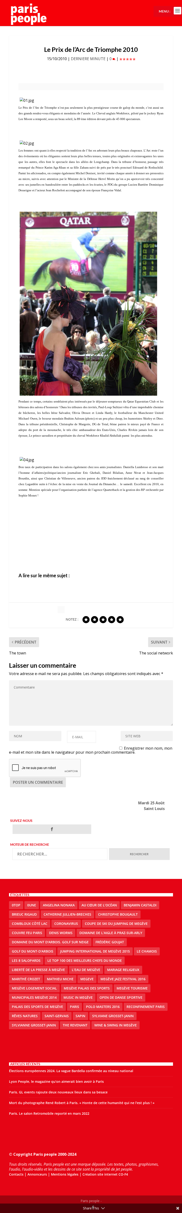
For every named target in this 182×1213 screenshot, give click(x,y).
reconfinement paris (146, 1006)
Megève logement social (34, 988)
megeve (87, 979)
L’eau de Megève (86, 969)
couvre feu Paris (27, 933)
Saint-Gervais (57, 1016)
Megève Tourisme (132, 988)
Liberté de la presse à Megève (38, 969)
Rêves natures (25, 1016)
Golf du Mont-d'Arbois (32, 951)
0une (31, 905)
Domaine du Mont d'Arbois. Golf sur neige (50, 942)
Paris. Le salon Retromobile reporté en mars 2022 (49, 1113)
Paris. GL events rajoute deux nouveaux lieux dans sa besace (58, 1092)
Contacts (16, 1174)
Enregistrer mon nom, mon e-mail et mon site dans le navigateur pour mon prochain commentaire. (90, 750)
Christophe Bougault (118, 914)
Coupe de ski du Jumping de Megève (116, 923)
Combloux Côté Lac (29, 923)
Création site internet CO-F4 (105, 1174)
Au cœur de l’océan (99, 905)
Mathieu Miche (60, 979)
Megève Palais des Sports (87, 988)
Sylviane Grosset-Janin (113, 1016)
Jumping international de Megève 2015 (95, 951)
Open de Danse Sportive (121, 997)
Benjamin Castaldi (140, 905)
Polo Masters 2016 (103, 1006)
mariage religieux (123, 969)
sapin (80, 1016)
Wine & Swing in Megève (115, 1025)
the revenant (75, 1025)
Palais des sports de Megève (37, 1006)
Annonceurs (37, 1174)
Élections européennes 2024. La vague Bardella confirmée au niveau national (71, 1071)
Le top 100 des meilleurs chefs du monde (84, 960)
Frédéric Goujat (110, 942)
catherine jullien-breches (67, 914)
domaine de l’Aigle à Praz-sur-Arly (110, 933)
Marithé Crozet (26, 979)
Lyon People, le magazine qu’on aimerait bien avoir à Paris (56, 1081)
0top (16, 905)
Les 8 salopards (26, 960)
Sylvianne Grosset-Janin (34, 1025)
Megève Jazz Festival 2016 (123, 979)
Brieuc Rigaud (24, 914)
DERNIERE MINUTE (88, 58)
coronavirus (66, 923)
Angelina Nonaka (59, 905)
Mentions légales (64, 1174)
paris (74, 1006)
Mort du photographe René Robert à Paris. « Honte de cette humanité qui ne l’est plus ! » (82, 1103)
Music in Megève (78, 997)
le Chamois (147, 951)
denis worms (61, 933)
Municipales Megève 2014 (34, 997)
